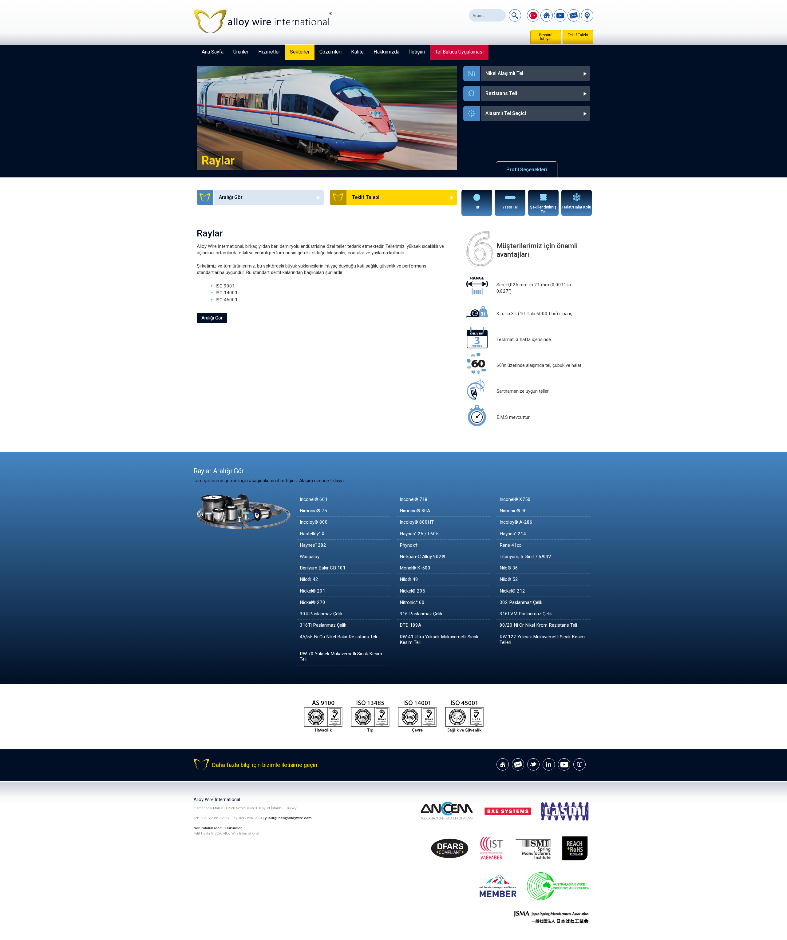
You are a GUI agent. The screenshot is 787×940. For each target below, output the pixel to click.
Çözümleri (330, 52)
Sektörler (300, 52)
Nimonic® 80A (415, 511)
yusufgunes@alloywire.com (288, 818)
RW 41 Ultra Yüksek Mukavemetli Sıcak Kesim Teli (439, 639)
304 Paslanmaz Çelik (321, 614)
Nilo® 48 (409, 579)
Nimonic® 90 (513, 511)
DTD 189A (410, 625)
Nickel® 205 (412, 591)
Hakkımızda (386, 52)
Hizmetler (269, 52)
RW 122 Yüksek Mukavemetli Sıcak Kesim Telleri (542, 639)
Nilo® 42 (309, 579)
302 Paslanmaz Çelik (521, 602)
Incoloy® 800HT (417, 522)
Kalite (357, 52)
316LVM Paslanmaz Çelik (526, 614)
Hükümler (233, 828)
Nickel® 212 (512, 591)
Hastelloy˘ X (312, 534)
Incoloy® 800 (314, 522)
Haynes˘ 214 (513, 534)
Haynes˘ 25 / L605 (419, 534)
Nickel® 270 (312, 602)
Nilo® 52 (509, 579)
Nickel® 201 (312, 591)
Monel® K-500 (415, 568)
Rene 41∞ (511, 545)
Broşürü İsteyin (545, 37)
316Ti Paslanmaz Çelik (323, 625)
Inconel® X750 (515, 499)
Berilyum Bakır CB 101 (323, 568)
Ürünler (240, 52)
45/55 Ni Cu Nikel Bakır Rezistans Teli (338, 637)
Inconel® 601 (314, 499)
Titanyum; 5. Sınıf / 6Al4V (525, 556)
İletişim (417, 52)
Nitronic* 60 (412, 602)
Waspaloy (309, 556)
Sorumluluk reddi (208, 828)
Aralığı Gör (212, 318)
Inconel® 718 (414, 499)
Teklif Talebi (578, 35)
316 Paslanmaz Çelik (421, 614)
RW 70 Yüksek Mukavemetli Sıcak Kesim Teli (341, 656)
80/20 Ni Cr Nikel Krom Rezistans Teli (538, 625)
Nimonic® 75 (313, 511)
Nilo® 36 (509, 568)
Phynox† (408, 545)
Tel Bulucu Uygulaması (459, 52)
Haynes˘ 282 (313, 545)
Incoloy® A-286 (516, 522)
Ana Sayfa (212, 52)
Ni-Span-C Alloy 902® (422, 556)
